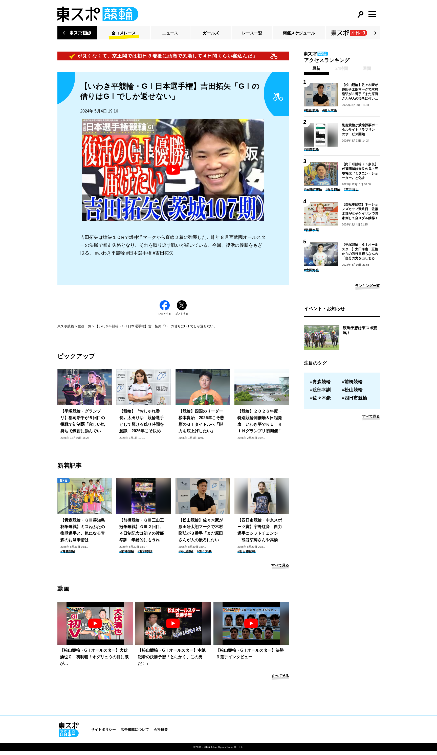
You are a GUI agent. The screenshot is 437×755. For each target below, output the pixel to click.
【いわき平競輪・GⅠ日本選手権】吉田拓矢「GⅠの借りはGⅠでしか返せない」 (156, 326)
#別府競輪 (311, 149)
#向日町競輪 (313, 190)
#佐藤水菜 (311, 230)
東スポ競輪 (65, 326)
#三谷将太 (351, 190)
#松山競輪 (186, 551)
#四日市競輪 (246, 551)
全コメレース (124, 33)
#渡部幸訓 (145, 551)
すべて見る (280, 565)
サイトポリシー (103, 729)
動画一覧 (84, 326)
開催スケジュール (299, 33)
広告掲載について (135, 729)
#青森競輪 (67, 551)
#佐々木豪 (204, 551)
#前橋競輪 (126, 551)
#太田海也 (311, 270)
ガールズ (211, 33)
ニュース (170, 33)
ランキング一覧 (367, 286)
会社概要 (161, 729)
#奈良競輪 (332, 190)
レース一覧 (252, 33)
